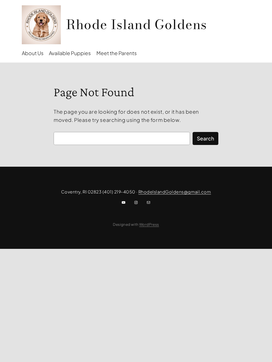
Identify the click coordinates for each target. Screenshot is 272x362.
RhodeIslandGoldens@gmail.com (174, 192)
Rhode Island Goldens (136, 24)
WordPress (149, 224)
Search (205, 138)
